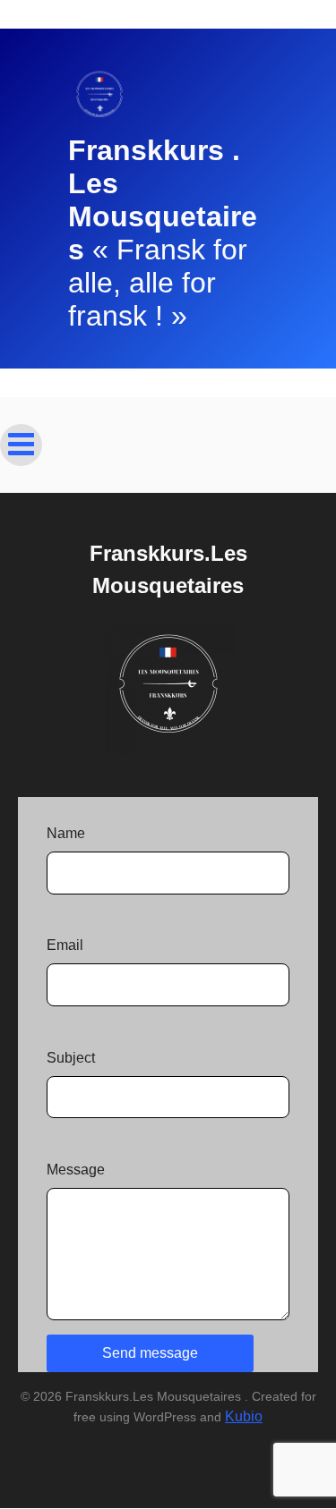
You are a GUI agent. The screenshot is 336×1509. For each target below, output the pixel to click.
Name (66, 833)
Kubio (244, 1416)
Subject (71, 1057)
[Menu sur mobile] (21, 445)
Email (65, 945)
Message (76, 1169)
